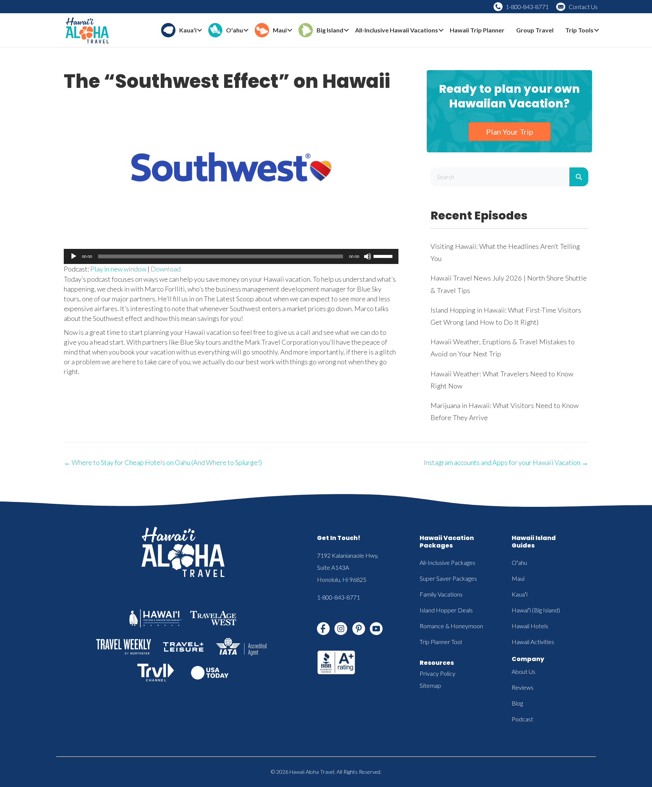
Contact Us (583, 6)
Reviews (523, 687)
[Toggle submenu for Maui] (289, 30)
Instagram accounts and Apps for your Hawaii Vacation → (506, 462)
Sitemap (430, 685)
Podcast (522, 719)
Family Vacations (441, 594)
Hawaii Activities (533, 641)
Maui (518, 578)
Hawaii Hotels (530, 625)
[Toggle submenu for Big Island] (346, 30)
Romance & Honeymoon (451, 625)
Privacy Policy (437, 673)
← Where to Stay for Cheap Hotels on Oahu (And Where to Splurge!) (163, 462)
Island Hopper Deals (446, 610)
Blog (517, 703)
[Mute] (367, 256)
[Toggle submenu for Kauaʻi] (199, 30)
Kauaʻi (519, 594)
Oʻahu (519, 562)
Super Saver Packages (448, 578)
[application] (231, 256)
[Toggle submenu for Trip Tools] (596, 30)
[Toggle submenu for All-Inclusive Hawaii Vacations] (441, 30)
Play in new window (118, 269)
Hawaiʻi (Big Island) (536, 610)
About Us (523, 671)
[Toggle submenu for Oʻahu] (246, 30)
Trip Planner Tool (441, 641)
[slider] (384, 255)
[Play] (73, 256)
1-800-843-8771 (527, 6)
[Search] (578, 176)
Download (166, 269)
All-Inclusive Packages (447, 562)
